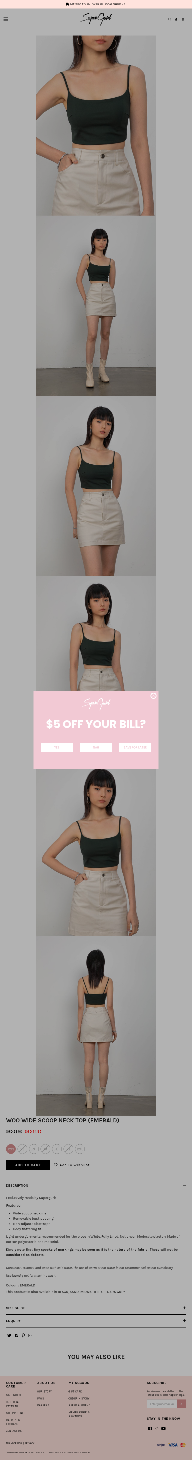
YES (56, 747)
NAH (96, 747)
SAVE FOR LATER (135, 747)
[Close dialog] (153, 695)
